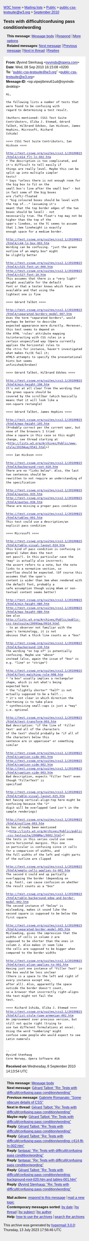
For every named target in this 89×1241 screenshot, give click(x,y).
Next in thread (34, 50)
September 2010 (46, 12)
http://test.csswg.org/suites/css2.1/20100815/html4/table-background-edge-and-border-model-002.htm (44, 897)
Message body (43, 36)
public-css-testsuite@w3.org (34, 72)
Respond (63, 36)
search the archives (69, 1217)
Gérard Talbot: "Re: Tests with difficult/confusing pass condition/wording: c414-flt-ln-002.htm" (45, 1141)
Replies (53, 50)
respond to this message (46, 1197)
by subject (27, 1212)
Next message (50, 46)
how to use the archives (34, 1217)
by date (67, 1207)
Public (51, 7)
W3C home (12, 7)
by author (44, 1212)
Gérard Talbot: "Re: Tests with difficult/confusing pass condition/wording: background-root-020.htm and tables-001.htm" (42, 1175)
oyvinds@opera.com (61, 62)
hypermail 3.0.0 (63, 1225)
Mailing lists (33, 7)
